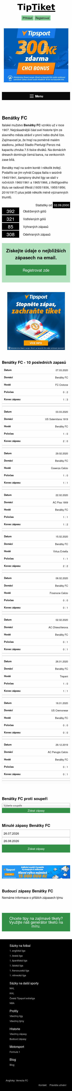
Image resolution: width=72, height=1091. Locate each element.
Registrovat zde (36, 270)
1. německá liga (18, 975)
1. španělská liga (18, 960)
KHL (12, 993)
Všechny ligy (16, 1016)
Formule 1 (15, 1051)
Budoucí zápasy (18, 1038)
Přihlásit (27, 18)
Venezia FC (22, 1080)
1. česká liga (16, 955)
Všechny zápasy (18, 1033)
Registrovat (42, 18)
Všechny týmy (17, 1021)
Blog (12, 1064)
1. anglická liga (17, 950)
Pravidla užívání (58, 1085)
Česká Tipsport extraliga (22, 998)
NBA (12, 1003)
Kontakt (42, 1085)
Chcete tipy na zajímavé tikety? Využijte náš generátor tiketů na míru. (36, 922)
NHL (12, 988)
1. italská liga (16, 965)
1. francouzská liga (19, 970)
